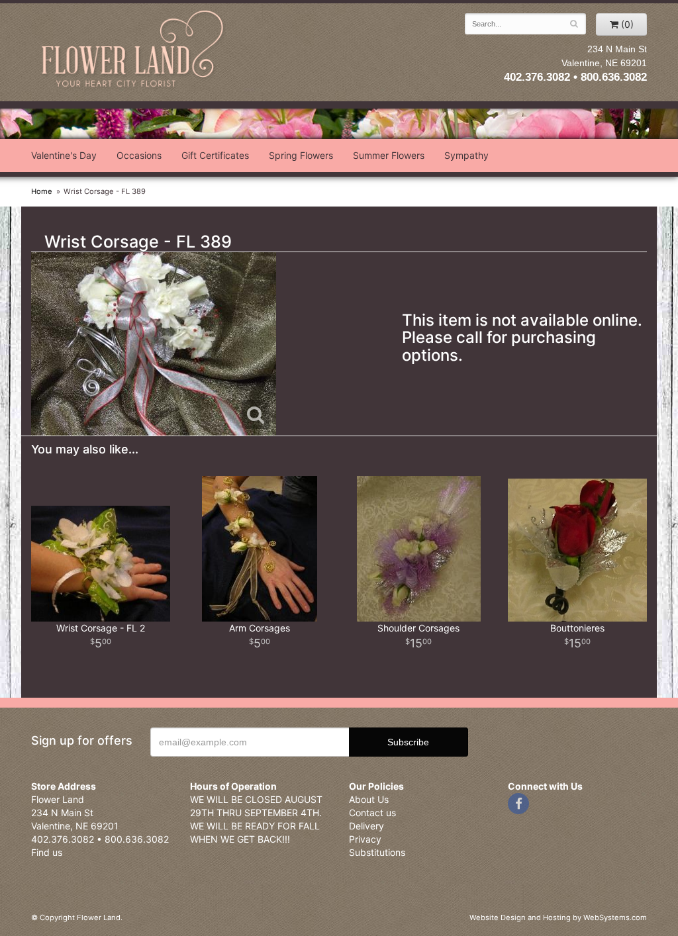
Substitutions (377, 852)
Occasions (139, 155)
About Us (369, 799)
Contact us (372, 812)
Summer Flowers (388, 155)
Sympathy (466, 155)
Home (41, 191)
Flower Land (133, 51)
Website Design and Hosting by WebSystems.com (558, 917)
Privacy (365, 839)
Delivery (366, 825)
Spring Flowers (301, 155)
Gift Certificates (215, 155)
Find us (46, 852)
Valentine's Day (64, 155)
